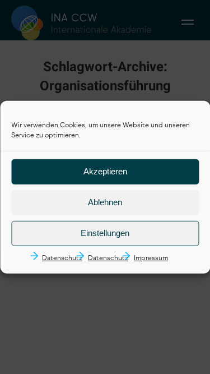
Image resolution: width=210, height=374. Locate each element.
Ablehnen (105, 202)
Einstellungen (105, 233)
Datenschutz (62, 258)
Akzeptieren (105, 171)
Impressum (151, 258)
